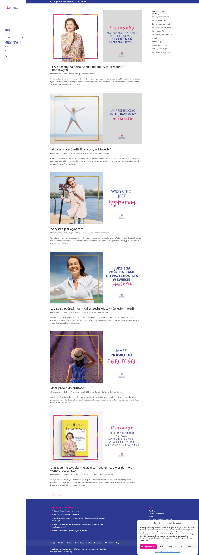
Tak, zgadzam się (148, 547)
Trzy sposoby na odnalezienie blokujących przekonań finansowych (87, 68)
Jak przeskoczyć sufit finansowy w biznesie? (80, 149)
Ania (65, 74)
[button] (194, 523)
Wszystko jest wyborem (66, 229)
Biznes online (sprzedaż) (161, 24)
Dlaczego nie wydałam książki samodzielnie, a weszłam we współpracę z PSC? (91, 469)
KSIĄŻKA (8, 34)
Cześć (7, 30)
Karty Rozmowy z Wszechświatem (13, 42)
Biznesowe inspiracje (86, 153)
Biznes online (157, 20)
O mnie (94, 474)
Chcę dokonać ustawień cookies (181, 547)
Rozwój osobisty (86, 233)
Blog (7, 51)
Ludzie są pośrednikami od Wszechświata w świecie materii (92, 308)
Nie (161, 547)
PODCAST (9, 47)
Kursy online (156, 31)
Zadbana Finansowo (71, 392)
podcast (155, 42)
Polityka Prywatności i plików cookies (167, 552)
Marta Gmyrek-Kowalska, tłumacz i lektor (67, 518)
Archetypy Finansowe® (161, 17)
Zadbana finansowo (87, 74)
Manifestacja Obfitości (100, 392)
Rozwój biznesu (158, 45)
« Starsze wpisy (56, 495)
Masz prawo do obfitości (67, 388)
